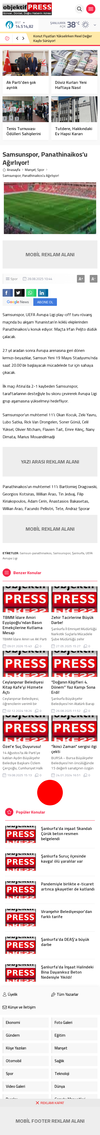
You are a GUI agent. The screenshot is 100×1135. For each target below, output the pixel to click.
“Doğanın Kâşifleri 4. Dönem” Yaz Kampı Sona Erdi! (73, 687)
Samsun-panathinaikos (36, 553)
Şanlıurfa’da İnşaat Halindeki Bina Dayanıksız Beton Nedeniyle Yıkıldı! (67, 972)
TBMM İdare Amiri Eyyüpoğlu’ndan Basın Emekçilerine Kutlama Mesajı (23, 624)
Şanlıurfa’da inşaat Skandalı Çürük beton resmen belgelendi (66, 833)
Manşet (30, 170)
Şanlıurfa (78, 553)
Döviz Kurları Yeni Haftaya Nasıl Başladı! (71, 87)
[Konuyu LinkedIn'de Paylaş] (43, 293)
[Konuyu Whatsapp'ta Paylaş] (31, 293)
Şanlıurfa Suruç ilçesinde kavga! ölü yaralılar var (63, 858)
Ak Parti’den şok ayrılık (21, 85)
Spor (40, 170)
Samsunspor (62, 553)
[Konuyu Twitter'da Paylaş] (19, 293)
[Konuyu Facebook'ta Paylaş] (8, 293)
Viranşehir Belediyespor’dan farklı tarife (66, 914)
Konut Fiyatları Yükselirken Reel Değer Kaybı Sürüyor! (62, 38)
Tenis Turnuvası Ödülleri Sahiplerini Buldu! (23, 133)
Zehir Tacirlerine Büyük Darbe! (72, 619)
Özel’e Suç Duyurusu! (22, 746)
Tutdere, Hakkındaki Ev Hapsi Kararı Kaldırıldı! (73, 133)
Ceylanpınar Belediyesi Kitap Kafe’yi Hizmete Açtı (23, 687)
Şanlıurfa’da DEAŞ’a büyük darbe (65, 942)
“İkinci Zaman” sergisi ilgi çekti (74, 749)
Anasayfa (13, 170)
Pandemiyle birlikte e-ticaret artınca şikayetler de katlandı (68, 886)
